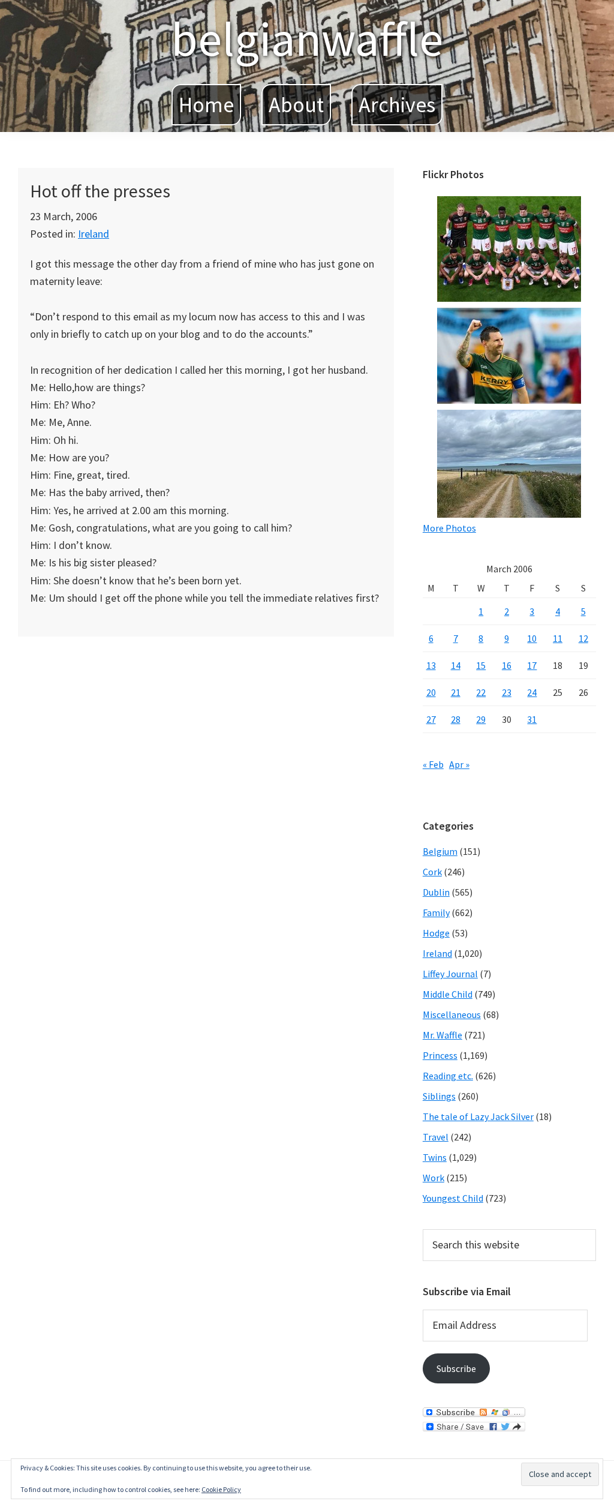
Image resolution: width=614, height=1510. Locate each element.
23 (506, 692)
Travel (436, 1137)
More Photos (449, 528)
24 (532, 692)
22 (481, 692)
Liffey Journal (450, 974)
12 (583, 638)
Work (433, 1178)
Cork (432, 872)
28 (455, 719)
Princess (440, 1055)
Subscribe (456, 1368)
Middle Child (447, 994)
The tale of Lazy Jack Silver (478, 1116)
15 (481, 665)
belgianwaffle (307, 38)
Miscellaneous (452, 1014)
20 (431, 692)
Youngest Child (453, 1198)
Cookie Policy (221, 1489)
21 (455, 692)
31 (532, 719)
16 (506, 665)
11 (557, 638)
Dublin (436, 892)
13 (431, 665)
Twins (435, 1157)
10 (532, 638)
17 (532, 665)
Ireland (93, 234)
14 (455, 665)
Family (436, 912)
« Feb (433, 764)
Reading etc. (448, 1076)
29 (481, 719)
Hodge (436, 933)
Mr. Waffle (442, 1035)
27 (431, 719)
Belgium (440, 851)
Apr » (459, 764)
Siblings (439, 1096)
